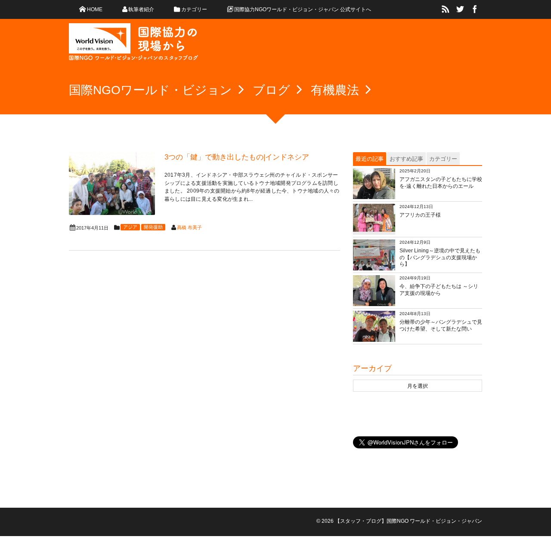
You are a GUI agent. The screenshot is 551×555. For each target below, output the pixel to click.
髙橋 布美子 (189, 227)
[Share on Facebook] (474, 9)
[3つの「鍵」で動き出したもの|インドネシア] (112, 183)
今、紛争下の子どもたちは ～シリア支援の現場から (438, 289)
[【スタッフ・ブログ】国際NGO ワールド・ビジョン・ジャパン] (133, 45)
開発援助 (153, 227)
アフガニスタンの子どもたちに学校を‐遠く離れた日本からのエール (440, 182)
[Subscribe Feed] (445, 9)
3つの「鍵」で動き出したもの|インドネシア (236, 157)
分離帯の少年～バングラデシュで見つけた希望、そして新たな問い (440, 325)
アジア (130, 227)
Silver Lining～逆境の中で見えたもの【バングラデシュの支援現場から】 (439, 257)
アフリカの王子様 (420, 215)
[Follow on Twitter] (460, 9)
